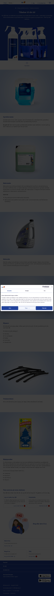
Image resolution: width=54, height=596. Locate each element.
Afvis (10, 308)
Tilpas (26, 308)
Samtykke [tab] (9, 290)
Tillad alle (44, 308)
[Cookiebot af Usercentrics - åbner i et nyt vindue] (43, 287)
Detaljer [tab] (27, 290)
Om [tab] (44, 290)
